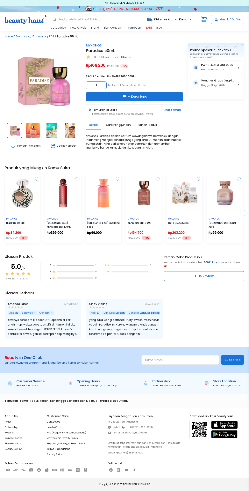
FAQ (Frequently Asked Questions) (66, 432)
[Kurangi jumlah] (89, 85)
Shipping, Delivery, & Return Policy (66, 443)
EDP (51, 36)
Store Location (13, 443)
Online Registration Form (166, 385)
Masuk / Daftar (230, 19)
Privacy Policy (55, 454)
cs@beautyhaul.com (134, 432)
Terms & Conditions (58, 449)
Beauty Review (13, 449)
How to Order (54, 427)
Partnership (11, 427)
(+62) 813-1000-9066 (140, 427)
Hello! (8, 421)
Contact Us (53, 421)
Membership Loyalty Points (62, 438)
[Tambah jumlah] (103, 85)
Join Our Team (13, 438)
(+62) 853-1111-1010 (132, 452)
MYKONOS (94, 45)
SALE (149, 28)
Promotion (134, 28)
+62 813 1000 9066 (27, 385)
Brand (95, 28)
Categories (58, 28)
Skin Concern (113, 28)
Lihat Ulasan (122, 57)
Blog (159, 28)
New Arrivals (78, 28)
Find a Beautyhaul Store (227, 385)
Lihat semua (172, 110)
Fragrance (23, 36)
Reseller (9, 432)
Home (9, 36)
